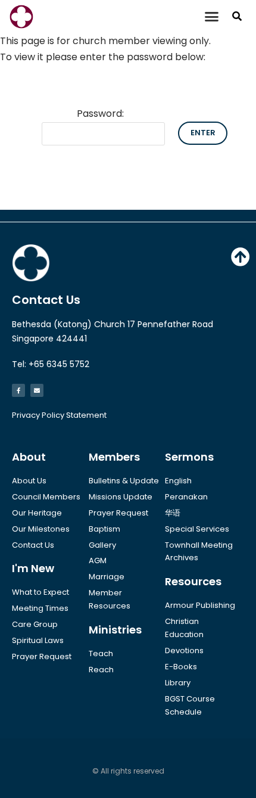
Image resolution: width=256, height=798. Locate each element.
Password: (100, 113)
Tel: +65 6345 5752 (50, 364)
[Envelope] (36, 390)
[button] (212, 16)
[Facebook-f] (18, 390)
